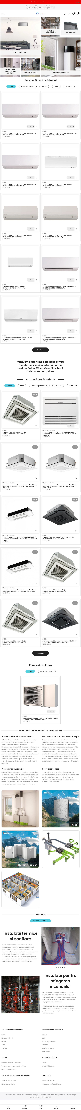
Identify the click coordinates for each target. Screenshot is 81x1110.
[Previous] (3, 385)
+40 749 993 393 (33, 8)
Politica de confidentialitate (51, 1084)
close (4, 2)
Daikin (4, 131)
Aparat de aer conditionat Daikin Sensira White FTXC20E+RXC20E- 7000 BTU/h (19, 134)
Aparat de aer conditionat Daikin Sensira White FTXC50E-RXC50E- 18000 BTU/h (59, 287)
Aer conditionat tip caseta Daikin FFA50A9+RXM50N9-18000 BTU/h (54, 590)
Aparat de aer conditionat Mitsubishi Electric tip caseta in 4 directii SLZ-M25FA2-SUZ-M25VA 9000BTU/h (19, 486)
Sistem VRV (46, 1051)
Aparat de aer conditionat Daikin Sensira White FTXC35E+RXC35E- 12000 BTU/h (19, 185)
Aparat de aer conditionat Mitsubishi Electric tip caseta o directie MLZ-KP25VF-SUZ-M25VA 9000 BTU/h (19, 538)
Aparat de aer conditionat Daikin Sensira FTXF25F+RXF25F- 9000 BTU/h (17, 236)
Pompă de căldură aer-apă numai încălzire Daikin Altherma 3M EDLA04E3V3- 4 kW (40, 718)
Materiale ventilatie (8, 1084)
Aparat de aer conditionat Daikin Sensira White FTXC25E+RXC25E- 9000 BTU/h (59, 134)
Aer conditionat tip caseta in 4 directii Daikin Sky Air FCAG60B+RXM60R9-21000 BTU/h (59, 641)
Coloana (45, 1045)
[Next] (78, 385)
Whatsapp (51, 8)
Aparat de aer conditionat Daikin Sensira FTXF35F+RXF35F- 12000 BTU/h (57, 236)
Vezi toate (40, 350)
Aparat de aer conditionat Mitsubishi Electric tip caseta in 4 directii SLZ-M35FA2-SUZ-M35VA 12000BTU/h (59, 486)
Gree (3, 1045)
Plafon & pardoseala (49, 1041)
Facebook (43, 8)
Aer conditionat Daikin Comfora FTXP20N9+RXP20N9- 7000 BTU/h (14, 287)
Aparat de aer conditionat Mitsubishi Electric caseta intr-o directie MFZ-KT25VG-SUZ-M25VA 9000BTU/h (59, 433)
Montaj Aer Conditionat (9, 1069)
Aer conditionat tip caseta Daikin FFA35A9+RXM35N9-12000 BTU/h (14, 433)
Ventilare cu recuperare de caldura (13, 1066)
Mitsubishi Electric (48, 431)
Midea (3, 1041)
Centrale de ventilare (8, 1081)
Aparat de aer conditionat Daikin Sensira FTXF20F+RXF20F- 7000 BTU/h (57, 185)
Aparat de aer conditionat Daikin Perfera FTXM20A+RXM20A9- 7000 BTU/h (17, 338)
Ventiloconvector (48, 1048)
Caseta (44, 1035)
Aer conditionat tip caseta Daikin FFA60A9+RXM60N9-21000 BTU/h (14, 641)
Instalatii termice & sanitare (11, 1063)
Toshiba (4, 1048)
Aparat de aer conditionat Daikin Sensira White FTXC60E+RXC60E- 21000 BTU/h (59, 338)
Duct (43, 1038)
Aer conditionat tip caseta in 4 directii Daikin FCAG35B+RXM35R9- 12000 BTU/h (58, 538)
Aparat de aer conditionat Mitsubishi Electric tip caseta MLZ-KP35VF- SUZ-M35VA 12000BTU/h (19, 590)
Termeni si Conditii (48, 1081)
